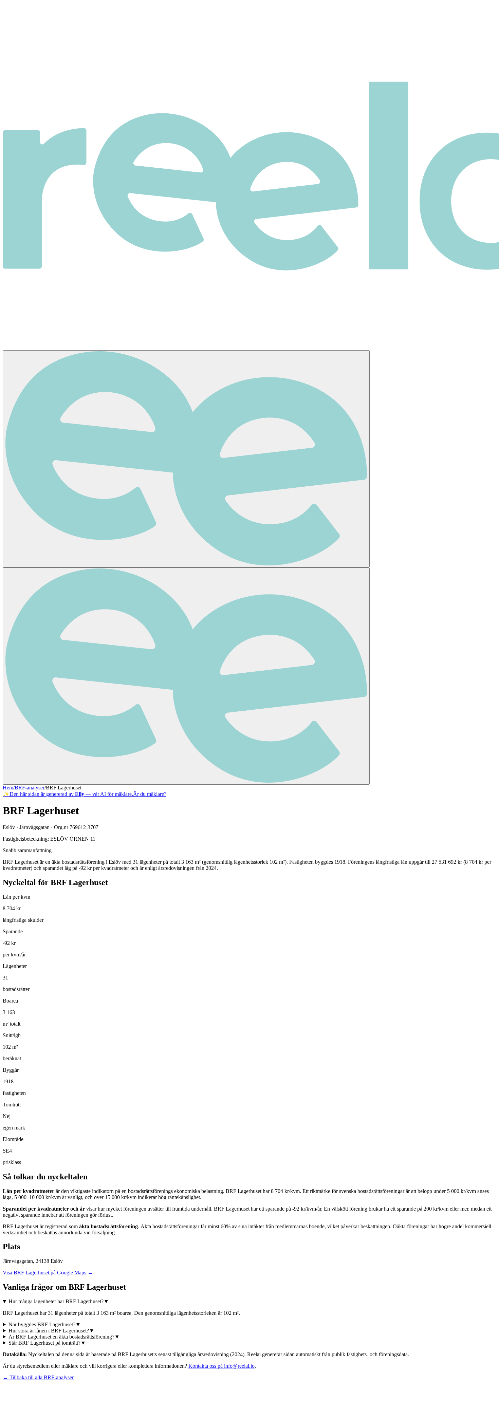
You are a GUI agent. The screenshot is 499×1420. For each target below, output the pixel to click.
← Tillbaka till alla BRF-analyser (38, 1377)
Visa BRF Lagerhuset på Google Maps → (48, 1272)
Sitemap (87, 1407)
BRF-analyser (29, 787)
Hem (8, 787)
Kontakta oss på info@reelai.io (221, 1366)
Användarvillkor (58, 1407)
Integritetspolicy (22, 1407)
